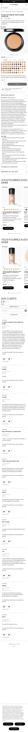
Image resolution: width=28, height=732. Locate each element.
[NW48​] (6, 68)
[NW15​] (4, 66)
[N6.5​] (18, 70)
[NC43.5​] (2, 64)
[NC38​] (18, 62)
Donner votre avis (14, 306)
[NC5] (2, 62)
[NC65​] (20, 64)
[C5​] (25, 68)
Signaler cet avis (5, 361)
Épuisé (17, 84)
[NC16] (4, 62)
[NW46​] (2, 68)
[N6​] (16, 70)
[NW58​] (14, 68)
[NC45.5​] (10, 72)
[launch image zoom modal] (26, 51)
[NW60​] (16, 68)
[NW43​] (22, 66)
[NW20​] (8, 66)
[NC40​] (20, 62)
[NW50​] (8, 68)
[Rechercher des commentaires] (26, 310)
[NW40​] (20, 66)
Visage (13, 11)
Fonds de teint (19, 11)
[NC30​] (6, 72)
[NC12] (22, 70)
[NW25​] (12, 66)
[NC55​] (12, 64)
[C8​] (4, 70)
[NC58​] (14, 64)
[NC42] (25, 62)
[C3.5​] (20, 68)
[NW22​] (10, 66)
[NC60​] (16, 64)
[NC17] (6, 62)
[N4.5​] (20, 72)
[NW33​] (16, 66)
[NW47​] (4, 68)
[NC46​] (8, 64)
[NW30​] (14, 66)
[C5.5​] (2, 70)
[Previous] (3, 209)
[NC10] (20, 70)
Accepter (20, 724)
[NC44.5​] (8, 72)
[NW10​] (25, 64)
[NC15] (2, 72)
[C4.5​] (22, 68)
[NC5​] (26, 269)
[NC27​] (12, 62)
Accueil (3, 11)
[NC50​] (10, 64)
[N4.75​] (22, 72)
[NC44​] (4, 64)
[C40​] (6, 70)
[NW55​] (16, 72)
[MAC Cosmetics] (14, 4)
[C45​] (8, 70)
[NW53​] (10, 68)
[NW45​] (25, 66)
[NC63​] (18, 64)
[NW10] (11, 209)
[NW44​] (14, 72)
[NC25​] (10, 62)
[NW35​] (18, 66)
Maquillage (8, 11)
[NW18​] (6, 66)
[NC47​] (12, 72)
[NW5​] (22, 64)
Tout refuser (8, 724)
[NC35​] (14, 62)
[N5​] (14, 70)
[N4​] (12, 70)
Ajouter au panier (8, 228)
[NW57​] (12, 68)
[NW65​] (18, 68)
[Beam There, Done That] (26, 209)
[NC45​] (6, 64)
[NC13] (25, 70)
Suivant (14, 646)
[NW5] (9, 209)
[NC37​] (16, 62)
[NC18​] (4, 72)
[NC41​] (22, 62)
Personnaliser (14, 728)
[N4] (16, 209)
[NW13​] (2, 66)
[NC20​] (8, 62)
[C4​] (18, 72)
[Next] (20, 209)
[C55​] (10, 70)
